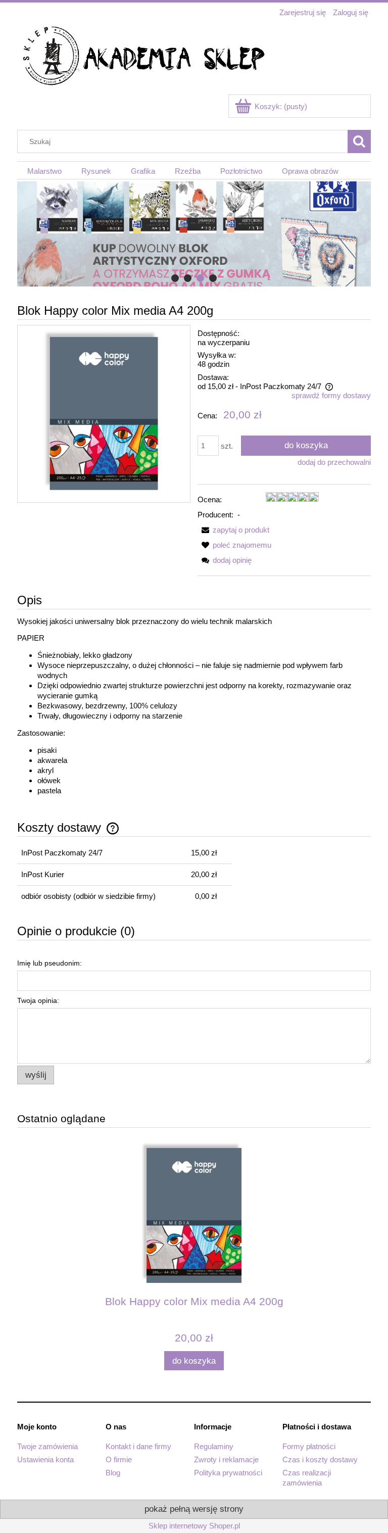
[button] (233, 529)
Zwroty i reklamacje (226, 1459)
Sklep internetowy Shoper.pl (194, 1525)
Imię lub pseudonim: (49, 963)
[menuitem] (44, 171)
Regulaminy (213, 1446)
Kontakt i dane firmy (138, 1446)
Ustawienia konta (45, 1459)
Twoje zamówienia (47, 1446)
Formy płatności (308, 1446)
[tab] (175, 278)
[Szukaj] (359, 141)
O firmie (119, 1459)
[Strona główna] (143, 57)
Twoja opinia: (38, 1000)
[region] (194, 233)
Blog (113, 1472)
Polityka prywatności (228, 1472)
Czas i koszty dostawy (320, 1459)
